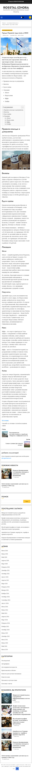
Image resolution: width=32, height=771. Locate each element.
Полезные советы (6, 683)
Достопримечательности (7, 30)
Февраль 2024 (5, 623)
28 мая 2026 (16, 736)
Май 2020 (4, 646)
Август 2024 (4, 603)
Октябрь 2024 (5, 597)
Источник (5, 420)
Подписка (30, 17)
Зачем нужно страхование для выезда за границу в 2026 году (14, 484)
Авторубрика (5, 664)
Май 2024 (4, 613)
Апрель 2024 (5, 616)
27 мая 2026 (16, 477)
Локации (7, 116)
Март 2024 (4, 620)
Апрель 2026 (5, 560)
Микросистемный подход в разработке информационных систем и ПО (21, 697)
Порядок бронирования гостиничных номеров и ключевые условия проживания (21, 473)
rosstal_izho (5, 35)
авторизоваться (6, 458)
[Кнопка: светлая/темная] (22, 17)
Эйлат (9, 118)
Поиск (4, 496)
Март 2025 (4, 583)
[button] (21, 107)
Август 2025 (4, 577)
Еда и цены (7, 114)
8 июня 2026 (16, 725)
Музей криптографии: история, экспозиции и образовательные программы (20, 721)
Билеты (6, 112)
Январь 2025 (5, 590)
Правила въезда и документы (13, 110)
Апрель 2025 (5, 580)
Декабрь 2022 (5, 636)
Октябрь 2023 (5, 630)
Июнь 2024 (4, 610)
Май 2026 (4, 557)
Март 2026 (4, 564)
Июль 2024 (4, 606)
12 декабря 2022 (13, 35)
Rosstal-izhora (16, 7)
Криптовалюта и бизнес (8, 670)
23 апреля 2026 (5, 487)
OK (17, 768)
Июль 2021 (4, 639)
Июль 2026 (4, 550)
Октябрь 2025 (5, 573)
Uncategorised (5, 660)
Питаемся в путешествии (9, 680)
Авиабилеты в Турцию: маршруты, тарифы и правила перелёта (20, 733)
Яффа (8, 122)
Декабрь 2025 (5, 570)
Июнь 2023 (4, 633)
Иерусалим (10, 120)
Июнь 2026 (4, 554)
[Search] (26, 17)
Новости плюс (5, 677)
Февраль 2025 (5, 587)
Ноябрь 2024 (5, 593)
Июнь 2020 (4, 643)
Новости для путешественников (11, 674)
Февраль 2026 (5, 567)
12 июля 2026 (16, 702)
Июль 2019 (4, 649)
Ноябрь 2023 (5, 626)
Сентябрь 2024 (5, 600)
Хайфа (9, 124)
